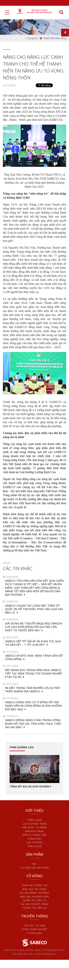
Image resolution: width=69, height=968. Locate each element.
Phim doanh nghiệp (34, 929)
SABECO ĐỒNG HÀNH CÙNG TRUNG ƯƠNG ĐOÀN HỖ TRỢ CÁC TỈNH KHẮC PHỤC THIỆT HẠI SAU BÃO (33, 723)
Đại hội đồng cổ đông (34, 892)
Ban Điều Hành (34, 831)
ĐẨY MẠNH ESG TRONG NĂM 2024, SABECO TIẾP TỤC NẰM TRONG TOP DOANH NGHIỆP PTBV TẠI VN (33, 673)
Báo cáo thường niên (34, 896)
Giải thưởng (34, 842)
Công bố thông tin (34, 885)
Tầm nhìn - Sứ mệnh (34, 827)
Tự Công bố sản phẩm (34, 867)
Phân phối (34, 838)
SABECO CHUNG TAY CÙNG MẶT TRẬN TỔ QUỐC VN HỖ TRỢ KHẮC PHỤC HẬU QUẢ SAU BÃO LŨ (34, 609)
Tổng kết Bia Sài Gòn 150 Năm (29, 786)
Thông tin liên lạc (34, 907)
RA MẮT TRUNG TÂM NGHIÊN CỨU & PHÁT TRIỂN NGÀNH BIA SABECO (32, 689)
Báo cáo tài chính (34, 889)
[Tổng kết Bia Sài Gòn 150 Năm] (34, 769)
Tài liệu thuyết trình (34, 904)
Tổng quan (34, 819)
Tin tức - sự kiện (34, 925)
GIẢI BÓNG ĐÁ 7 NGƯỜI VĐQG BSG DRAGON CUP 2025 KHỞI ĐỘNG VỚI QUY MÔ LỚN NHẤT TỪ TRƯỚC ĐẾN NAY (33, 627)
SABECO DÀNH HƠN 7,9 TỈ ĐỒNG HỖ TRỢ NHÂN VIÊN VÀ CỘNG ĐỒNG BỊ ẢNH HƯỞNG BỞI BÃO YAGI (33, 705)
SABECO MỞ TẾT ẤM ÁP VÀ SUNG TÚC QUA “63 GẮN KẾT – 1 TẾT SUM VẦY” (33, 642)
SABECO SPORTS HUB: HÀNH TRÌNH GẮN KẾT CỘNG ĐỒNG (34, 657)
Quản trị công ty (34, 900)
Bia (34, 863)
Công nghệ (34, 846)
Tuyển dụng (34, 933)
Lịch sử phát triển (34, 823)
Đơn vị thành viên (34, 834)
